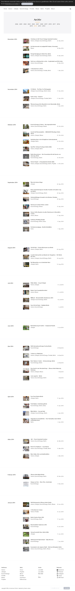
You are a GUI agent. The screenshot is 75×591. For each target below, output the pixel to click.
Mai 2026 (40, 573)
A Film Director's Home (36, 510)
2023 (29, 24)
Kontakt (22, 575)
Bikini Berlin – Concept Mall (38, 411)
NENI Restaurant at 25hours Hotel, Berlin (41, 502)
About (53, 9)
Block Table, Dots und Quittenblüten (40, 454)
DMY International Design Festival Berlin (41, 346)
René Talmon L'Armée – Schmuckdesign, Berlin (43, 361)
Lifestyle (16, 9)
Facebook (61, 570)
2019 (45, 24)
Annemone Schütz (13, 588)
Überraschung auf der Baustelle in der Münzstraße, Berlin (45, 104)
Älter (39, 577)
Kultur (49, 91)
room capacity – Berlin (36, 376)
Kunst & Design (24, 9)
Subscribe (66, 588)
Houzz (60, 575)
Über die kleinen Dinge (37, 182)
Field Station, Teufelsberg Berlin (39, 404)
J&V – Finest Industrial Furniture (39, 439)
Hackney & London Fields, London (39, 204)
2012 (43, 26)
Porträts (32, 9)
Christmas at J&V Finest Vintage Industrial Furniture (44, 39)
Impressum (23, 577)
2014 (35, 26)
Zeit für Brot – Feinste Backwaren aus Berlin (42, 247)
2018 (50, 24)
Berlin (42, 9)
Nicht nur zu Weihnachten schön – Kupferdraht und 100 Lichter (47, 61)
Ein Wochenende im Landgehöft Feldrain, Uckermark (44, 46)
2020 (41, 24)
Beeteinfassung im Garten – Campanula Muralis (43, 325)
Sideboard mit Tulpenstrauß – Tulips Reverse (42, 539)
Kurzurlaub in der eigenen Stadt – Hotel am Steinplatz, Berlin (46, 547)
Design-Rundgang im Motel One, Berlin (41, 54)
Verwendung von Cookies (11, 3)
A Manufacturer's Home (37, 68)
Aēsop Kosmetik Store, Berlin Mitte (40, 532)
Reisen (37, 9)
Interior (10, 9)
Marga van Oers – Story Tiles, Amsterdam (41, 482)
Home (5, 9)
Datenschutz (23, 579)
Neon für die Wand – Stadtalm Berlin (40, 305)
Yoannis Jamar (27, 588)
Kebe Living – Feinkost (36, 96)
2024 (25, 24)
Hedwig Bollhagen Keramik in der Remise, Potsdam (44, 197)
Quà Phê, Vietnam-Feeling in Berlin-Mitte (41, 147)
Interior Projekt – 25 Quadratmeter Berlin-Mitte (42, 162)
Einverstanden (27, 3)
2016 (58, 24)
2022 (33, 24)
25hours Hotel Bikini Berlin (37, 474)
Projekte (47, 9)
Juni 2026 (40, 571)
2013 (39, 26)
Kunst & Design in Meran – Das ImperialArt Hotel (43, 124)
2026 (16, 24)
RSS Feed (61, 577)
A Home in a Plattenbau (37, 353)
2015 (31, 26)
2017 (54, 24)
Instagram (61, 573)
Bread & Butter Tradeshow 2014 (39, 524)
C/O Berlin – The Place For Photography (41, 89)
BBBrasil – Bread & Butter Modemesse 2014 (42, 298)
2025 (20, 24)
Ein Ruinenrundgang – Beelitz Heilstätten (41, 227)
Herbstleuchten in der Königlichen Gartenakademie (44, 139)
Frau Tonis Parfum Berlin (37, 396)
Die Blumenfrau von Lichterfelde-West (40, 262)
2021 (37, 24)
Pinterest (60, 571)
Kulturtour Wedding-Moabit (38, 219)
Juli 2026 (40, 570)
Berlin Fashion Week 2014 (37, 517)
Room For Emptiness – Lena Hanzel (40, 446)
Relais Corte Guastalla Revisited (39, 290)
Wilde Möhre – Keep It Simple (38, 283)
